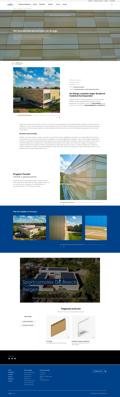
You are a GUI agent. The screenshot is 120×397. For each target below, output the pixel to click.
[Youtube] (15, 359)
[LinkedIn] (12, 359)
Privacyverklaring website (44, 379)
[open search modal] (111, 4)
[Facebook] (9, 359)
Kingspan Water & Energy (28, 382)
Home (9, 370)
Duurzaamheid (112, 0)
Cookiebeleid (42, 374)
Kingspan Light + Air (28, 376)
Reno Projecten (96, 103)
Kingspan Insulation (27, 374)
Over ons (10, 376)
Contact (10, 381)
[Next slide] (59, 117)
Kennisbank (42, 4)
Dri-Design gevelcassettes (79, 89)
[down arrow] (13, 63)
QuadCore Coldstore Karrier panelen (92, 89)
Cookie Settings (43, 372)
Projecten (50, 4)
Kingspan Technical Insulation (29, 380)
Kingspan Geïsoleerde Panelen (29, 372)
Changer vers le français (98, 0)
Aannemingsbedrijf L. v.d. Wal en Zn (95, 105)
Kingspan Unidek (27, 378)
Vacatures (106, 0)
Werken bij (10, 378)
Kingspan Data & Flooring (29, 384)
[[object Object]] (58, 327)
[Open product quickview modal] (68, 337)
